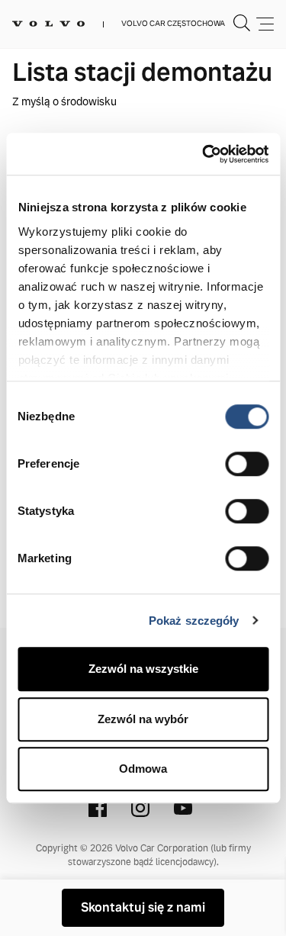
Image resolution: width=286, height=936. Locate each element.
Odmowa (143, 768)
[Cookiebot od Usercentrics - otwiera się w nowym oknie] (203, 154)
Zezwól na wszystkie (143, 668)
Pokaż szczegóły (194, 620)
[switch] (246, 464)
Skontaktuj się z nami (143, 907)
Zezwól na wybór (143, 718)
